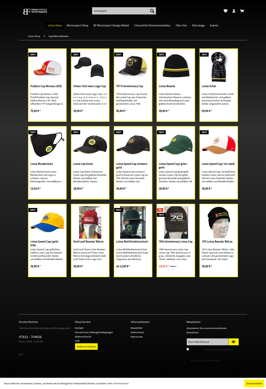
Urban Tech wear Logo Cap (89, 86)
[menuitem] (225, 10)
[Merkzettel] (225, 10)
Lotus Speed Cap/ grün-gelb (173, 165)
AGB (77, 340)
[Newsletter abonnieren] (233, 341)
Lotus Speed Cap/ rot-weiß (218, 164)
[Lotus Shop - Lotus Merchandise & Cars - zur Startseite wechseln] (40, 11)
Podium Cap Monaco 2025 (46, 86)
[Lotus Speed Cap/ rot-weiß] (219, 144)
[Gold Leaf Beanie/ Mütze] (90, 222)
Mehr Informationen (118, 383)
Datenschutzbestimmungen (218, 349)
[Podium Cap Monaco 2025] (47, 67)
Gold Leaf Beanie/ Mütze (88, 241)
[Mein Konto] (234, 10)
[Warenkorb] (242, 10)
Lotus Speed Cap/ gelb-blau (44, 243)
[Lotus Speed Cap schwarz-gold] (133, 144)
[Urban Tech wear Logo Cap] (90, 67)
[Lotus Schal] (219, 67)
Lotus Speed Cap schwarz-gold (132, 165)
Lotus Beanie (167, 86)
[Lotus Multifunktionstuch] (133, 222)
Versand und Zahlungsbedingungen (94, 332)
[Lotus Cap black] (90, 144)
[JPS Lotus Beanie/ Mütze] (219, 222)
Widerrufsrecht (83, 336)
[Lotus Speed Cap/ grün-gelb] (176, 144)
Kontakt (79, 328)
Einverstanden (254, 383)
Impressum (137, 336)
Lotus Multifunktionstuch (132, 241)
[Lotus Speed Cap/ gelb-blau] (47, 222)
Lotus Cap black (83, 164)
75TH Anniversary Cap (129, 86)
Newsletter (137, 328)
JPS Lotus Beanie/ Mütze (217, 241)
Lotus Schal (209, 86)
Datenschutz (137, 332)
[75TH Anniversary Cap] (133, 67)
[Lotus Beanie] (176, 67)
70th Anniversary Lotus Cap (176, 241)
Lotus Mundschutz (41, 164)
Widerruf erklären (86, 346)
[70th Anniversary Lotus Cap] (176, 222)
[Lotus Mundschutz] (47, 144)
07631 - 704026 (30, 336)
